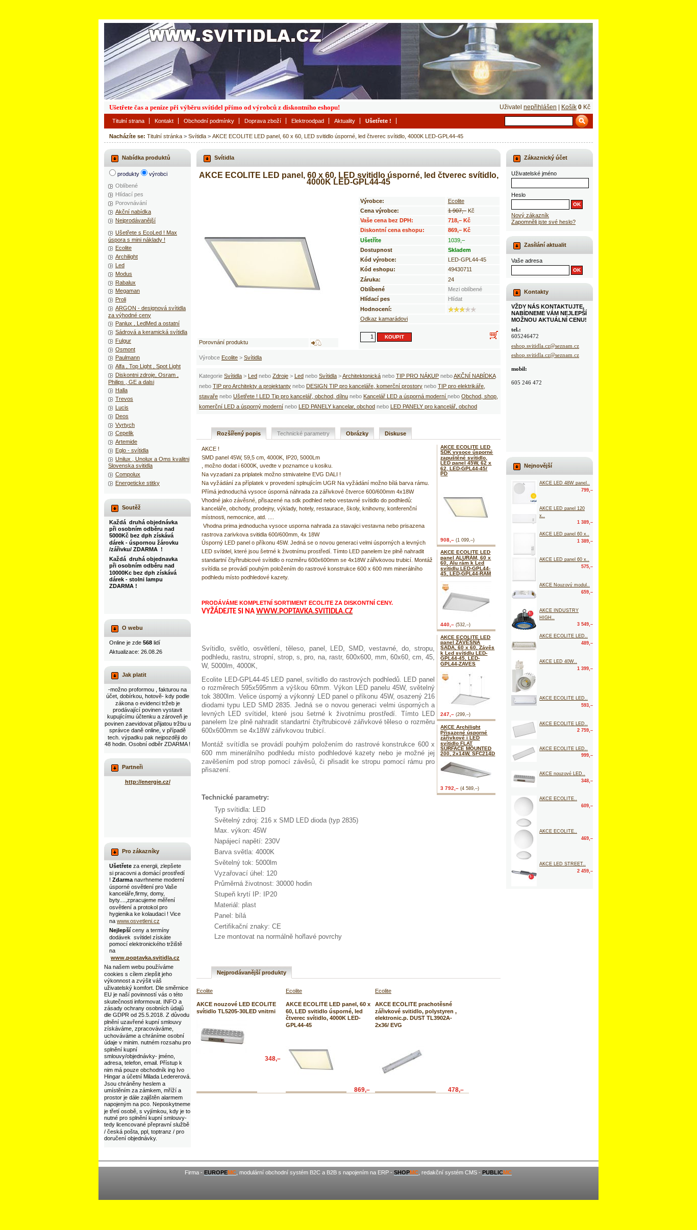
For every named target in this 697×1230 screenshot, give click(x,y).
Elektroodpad (307, 121)
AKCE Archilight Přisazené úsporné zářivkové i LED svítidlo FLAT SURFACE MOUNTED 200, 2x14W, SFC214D (467, 740)
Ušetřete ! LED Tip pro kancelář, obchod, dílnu (290, 396)
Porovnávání (131, 203)
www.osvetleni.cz (138, 921)
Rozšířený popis (239, 433)
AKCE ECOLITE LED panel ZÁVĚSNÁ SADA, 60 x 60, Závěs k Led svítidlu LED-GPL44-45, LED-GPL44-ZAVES (467, 650)
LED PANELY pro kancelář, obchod (433, 406)
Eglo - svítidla (131, 450)
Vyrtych (125, 425)
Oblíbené (126, 186)
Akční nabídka (133, 212)
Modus (123, 274)
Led (252, 376)
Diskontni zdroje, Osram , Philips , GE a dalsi (143, 378)
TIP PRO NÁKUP (417, 376)
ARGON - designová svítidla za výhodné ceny (147, 311)
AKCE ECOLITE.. (558, 798)
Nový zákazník (530, 215)
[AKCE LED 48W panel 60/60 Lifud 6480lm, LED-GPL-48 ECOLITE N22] (524, 492)
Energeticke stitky (137, 483)
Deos (122, 416)
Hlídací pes (129, 194)
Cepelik (124, 433)
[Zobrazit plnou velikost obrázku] (267, 262)
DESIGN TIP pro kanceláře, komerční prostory (364, 386)
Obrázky (357, 433)
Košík (569, 107)
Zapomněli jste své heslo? (543, 222)
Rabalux (125, 282)
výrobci (158, 174)
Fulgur (123, 341)
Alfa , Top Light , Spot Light (148, 366)
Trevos (124, 399)
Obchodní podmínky (209, 121)
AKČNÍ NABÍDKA (474, 376)
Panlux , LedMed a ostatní (147, 323)
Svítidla (197, 136)
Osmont (125, 349)
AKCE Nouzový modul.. (564, 584)
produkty (128, 174)
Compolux (127, 474)
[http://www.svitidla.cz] (348, 61)
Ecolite (229, 357)
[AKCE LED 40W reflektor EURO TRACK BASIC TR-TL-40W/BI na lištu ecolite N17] (524, 676)
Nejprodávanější (135, 220)
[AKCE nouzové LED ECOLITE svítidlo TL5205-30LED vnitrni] (221, 1037)
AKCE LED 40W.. (558, 661)
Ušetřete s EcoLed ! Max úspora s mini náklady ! (142, 235)
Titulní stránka (164, 136)
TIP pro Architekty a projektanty (252, 386)
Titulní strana (128, 121)
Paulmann (127, 357)
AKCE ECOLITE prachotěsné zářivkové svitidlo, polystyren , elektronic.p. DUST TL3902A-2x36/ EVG (416, 1014)
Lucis (122, 407)
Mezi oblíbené (465, 289)
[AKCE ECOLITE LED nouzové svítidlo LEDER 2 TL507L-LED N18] (524, 645)
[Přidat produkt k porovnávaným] (316, 343)
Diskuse (395, 433)
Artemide (126, 442)
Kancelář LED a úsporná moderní (405, 396)
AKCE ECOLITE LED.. (563, 635)
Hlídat (455, 299)
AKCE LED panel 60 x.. (564, 533)
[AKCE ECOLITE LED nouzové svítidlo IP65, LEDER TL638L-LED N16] (524, 700)
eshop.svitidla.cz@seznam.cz (545, 346)
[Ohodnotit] (451, 309)
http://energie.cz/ (147, 782)
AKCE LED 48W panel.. (564, 482)
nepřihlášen (540, 107)
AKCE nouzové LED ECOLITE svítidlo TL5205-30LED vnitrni (236, 1007)
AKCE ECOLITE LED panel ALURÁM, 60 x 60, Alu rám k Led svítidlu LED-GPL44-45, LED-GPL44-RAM (465, 562)
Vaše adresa (526, 261)
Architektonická (361, 376)
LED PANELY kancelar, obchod (336, 406)
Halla (121, 390)
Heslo (518, 195)
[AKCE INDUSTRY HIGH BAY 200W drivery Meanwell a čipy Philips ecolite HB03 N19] (524, 620)
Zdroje (280, 376)
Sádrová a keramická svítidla (151, 332)
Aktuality (344, 121)
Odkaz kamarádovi (384, 319)
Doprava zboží (262, 121)
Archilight (126, 256)
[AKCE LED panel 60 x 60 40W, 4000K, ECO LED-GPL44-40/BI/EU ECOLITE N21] (524, 569)
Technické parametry (303, 433)
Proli (120, 299)
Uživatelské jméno (534, 173)
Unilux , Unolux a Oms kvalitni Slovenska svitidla (148, 462)
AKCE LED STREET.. (562, 863)
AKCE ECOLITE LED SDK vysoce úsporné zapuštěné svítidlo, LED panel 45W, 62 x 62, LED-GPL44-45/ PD (466, 460)
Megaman (127, 291)
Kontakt (164, 121)
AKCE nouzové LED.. (562, 773)
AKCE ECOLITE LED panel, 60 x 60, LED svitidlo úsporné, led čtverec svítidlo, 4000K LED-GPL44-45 (337, 136)
